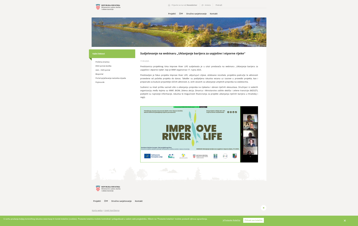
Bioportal (99, 74)
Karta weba (97, 210)
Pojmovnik (100, 82)
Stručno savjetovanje (196, 13)
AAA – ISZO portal (103, 70)
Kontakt (214, 13)
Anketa (208, 5)
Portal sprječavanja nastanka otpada (111, 78)
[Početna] (108, 6)
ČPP (181, 13)
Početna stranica (102, 62)
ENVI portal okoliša (103, 66)
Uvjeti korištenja (111, 210)
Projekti (172, 13)
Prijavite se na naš (184, 5)
